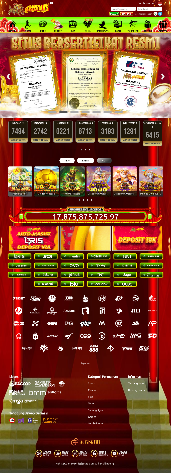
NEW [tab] (67, 160)
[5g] (135, 323)
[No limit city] (27, 348)
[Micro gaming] (18, 311)
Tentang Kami (136, 383)
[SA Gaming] (152, 311)
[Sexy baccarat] (152, 298)
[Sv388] (144, 348)
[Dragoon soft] (60, 348)
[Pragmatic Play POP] (85, 323)
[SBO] (18, 298)
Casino (92, 390)
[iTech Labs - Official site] (63, 385)
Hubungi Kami (136, 390)
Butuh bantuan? (147, 3)
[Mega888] (94, 348)
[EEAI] (52, 323)
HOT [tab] (104, 160)
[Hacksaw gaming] (77, 348)
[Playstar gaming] (68, 336)
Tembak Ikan (95, 423)
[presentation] (8, 75)
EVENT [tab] (85, 160)
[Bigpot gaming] (119, 311)
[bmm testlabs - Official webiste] (46, 394)
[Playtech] (119, 298)
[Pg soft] (68, 323)
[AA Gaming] (102, 323)
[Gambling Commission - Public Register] (46, 385)
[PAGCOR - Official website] (21, 385)
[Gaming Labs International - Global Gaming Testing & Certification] (18, 394)
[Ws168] (127, 348)
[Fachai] (152, 336)
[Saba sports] (52, 298)
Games (92, 416)
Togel (91, 403)
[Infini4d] (110, 348)
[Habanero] (35, 336)
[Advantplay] (152, 323)
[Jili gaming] (135, 311)
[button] (52, 112)
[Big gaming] (85, 311)
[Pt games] (119, 323)
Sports (92, 383)
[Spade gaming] (18, 336)
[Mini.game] (68, 311)
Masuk (114, 13)
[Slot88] (119, 336)
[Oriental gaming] (18, 323)
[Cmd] (35, 298)
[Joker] (52, 336)
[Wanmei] (135, 298)
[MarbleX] (35, 323)
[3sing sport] (68, 298)
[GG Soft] (102, 298)
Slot (90, 396)
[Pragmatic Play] (85, 298)
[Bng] (102, 336)
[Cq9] (85, 336)
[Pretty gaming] (52, 311)
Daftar (126, 13)
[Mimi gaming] (135, 336)
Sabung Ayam (96, 410)
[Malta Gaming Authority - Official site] (24, 403)
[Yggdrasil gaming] (43, 348)
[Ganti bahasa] (160, 3)
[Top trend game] (102, 311)
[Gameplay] (35, 311)
